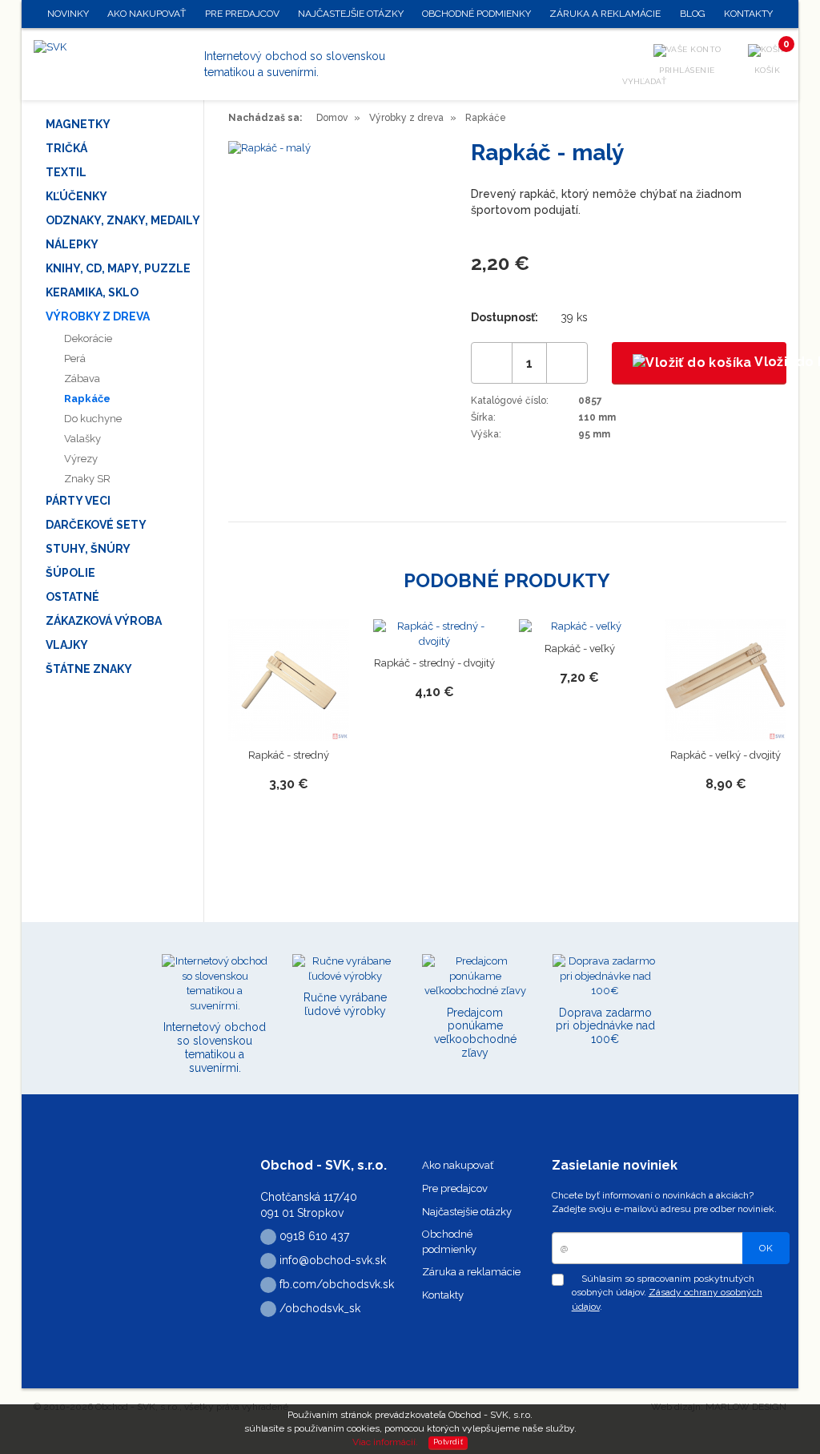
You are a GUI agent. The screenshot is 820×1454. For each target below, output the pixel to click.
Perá (75, 358)
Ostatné (72, 596)
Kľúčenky (76, 196)
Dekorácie (88, 338)
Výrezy (81, 459)
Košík (770, 59)
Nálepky (72, 244)
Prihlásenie (687, 70)
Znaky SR (87, 479)
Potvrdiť (448, 1442)
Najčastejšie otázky (467, 1212)
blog (692, 13)
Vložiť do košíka (769, 361)
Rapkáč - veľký (580, 648)
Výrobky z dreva (98, 316)
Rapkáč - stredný (288, 755)
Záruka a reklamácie (471, 1272)
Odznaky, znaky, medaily (123, 220)
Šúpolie (70, 572)
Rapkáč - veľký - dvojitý (725, 755)
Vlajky (67, 644)
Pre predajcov (455, 1188)
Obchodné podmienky (476, 13)
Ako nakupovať (457, 1165)
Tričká (66, 148)
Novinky (68, 13)
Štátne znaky (89, 669)
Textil (66, 172)
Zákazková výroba (104, 620)
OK (766, 1248)
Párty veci (78, 500)
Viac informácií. (385, 1442)
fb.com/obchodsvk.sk (335, 1284)
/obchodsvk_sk (318, 1308)
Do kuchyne (93, 419)
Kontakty (443, 1295)
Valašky (82, 439)
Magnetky (78, 124)
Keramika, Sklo (92, 292)
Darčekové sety (96, 524)
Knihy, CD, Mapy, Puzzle (118, 268)
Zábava (82, 379)
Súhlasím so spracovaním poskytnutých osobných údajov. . (667, 1292)
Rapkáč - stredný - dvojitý (434, 663)
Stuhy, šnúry (88, 548)
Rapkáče (87, 399)
